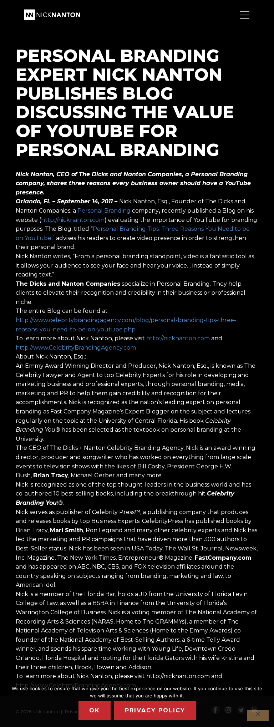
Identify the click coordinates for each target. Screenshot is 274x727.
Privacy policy (155, 710)
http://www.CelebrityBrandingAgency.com (76, 347)
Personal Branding (104, 210)
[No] (258, 715)
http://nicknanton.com (73, 220)
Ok (94, 710)
